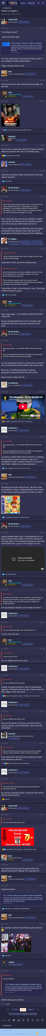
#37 (44, 483)
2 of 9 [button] (23, 1010)
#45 (44, 779)
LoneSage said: (8, 253)
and (13, 155)
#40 (44, 622)
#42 (44, 675)
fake (10, 856)
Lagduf (11, 962)
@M (10, 71)
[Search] (43, 3)
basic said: (6, 594)
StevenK (11, 733)
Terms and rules (7, 1034)
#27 (44, 80)
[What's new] (38, 3)
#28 (44, 101)
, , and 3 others (21, 849)
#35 (44, 392)
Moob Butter (13, 188)
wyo (10, 92)
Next (30, 1010)
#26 (44, 28)
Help (27, 1034)
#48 (44, 885)
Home (32, 1034)
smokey (11, 162)
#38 (44, 533)
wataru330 (6, 14)
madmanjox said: (8, 269)
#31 (44, 196)
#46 (44, 814)
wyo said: (6, 345)
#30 (44, 171)
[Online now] (6, 96)
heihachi (11, 136)
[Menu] (3, 3)
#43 (44, 711)
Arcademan (13, 383)
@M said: (6, 201)
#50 (44, 971)
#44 (44, 743)
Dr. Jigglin (12, 239)
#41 (44, 649)
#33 (44, 310)
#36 (44, 437)
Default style (7, 1030)
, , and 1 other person (19, 421)
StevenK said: (7, 783)
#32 (44, 248)
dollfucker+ (13, 428)
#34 (44, 340)
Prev (15, 1010)
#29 (44, 145)
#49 (44, 924)
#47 (44, 865)
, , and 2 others (17, 468)
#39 (44, 590)
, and (18, 130)
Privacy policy (19, 1034)
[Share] (40, 28)
